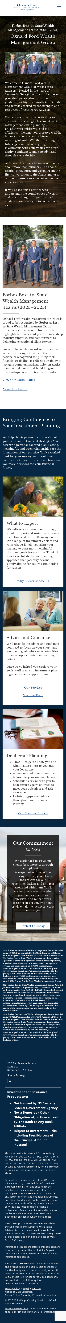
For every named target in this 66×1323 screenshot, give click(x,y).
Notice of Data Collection (19, 1291)
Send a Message (16, 1075)
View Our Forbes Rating (19, 379)
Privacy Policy (12, 1288)
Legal (26, 1288)
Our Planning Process (33, 813)
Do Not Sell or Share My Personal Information (30, 1295)
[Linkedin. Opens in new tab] (9, 1081)
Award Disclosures (15, 389)
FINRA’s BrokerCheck (16, 1308)
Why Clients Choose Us (33, 581)
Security (36, 1288)
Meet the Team (33, 695)
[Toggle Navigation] (59, 7)
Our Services (33, 687)
